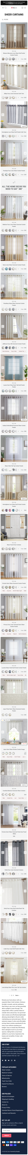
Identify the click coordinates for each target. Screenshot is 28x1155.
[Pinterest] (14, 1060)
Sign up (6, 1135)
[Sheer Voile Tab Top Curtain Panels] (14, 448)
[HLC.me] (14, 8)
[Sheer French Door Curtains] (14, 527)
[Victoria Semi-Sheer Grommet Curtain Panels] (14, 566)
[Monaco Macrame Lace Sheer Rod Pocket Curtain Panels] (14, 35)
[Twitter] (2, 1060)
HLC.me (8, 1151)
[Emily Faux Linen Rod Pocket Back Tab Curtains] (14, 891)
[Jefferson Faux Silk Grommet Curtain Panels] (14, 326)
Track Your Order (7, 1081)
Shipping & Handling (8, 1099)
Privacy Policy (6, 1107)
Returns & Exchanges (8, 1096)
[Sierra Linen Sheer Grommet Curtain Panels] (14, 247)
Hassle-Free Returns (8, 1084)
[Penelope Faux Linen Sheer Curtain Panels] (14, 153)
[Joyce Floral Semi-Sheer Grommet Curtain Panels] (14, 691)
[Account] (21, 7)
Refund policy (6, 1078)
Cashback (10, 2)
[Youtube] (8, 1060)
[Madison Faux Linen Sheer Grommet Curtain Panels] (14, 207)
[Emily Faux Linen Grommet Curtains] (14, 852)
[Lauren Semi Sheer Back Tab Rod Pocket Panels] (14, 367)
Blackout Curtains (7, 1072)
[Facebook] (5, 1060)
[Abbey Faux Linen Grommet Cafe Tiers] (14, 76)
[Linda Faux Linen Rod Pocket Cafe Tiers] (14, 931)
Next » (17, 995)
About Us (4, 1105)
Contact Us (5, 1102)
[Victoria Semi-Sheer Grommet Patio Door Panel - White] (14, 814)
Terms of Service (7, 1075)
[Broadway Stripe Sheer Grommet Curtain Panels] (14, 286)
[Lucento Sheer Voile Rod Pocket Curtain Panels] (14, 650)
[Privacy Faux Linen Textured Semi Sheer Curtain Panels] (14, 607)
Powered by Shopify (15, 1151)
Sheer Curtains (6, 1070)
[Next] (25, 3)
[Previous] (3, 3)
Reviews (4, 1086)
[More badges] (25, 351)
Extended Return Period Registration (12, 1110)
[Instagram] (11, 1060)
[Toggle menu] (3, 7)
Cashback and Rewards (9, 1113)
